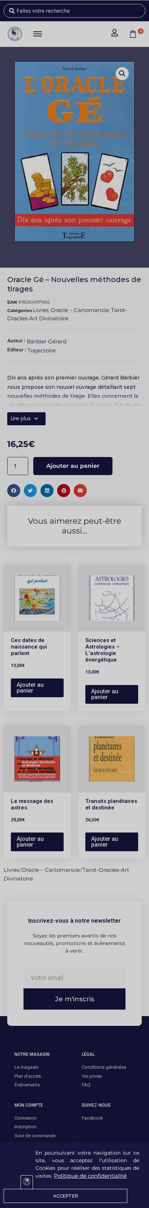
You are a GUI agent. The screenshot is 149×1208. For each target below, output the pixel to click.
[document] (74, 604)
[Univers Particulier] (27, 1182)
